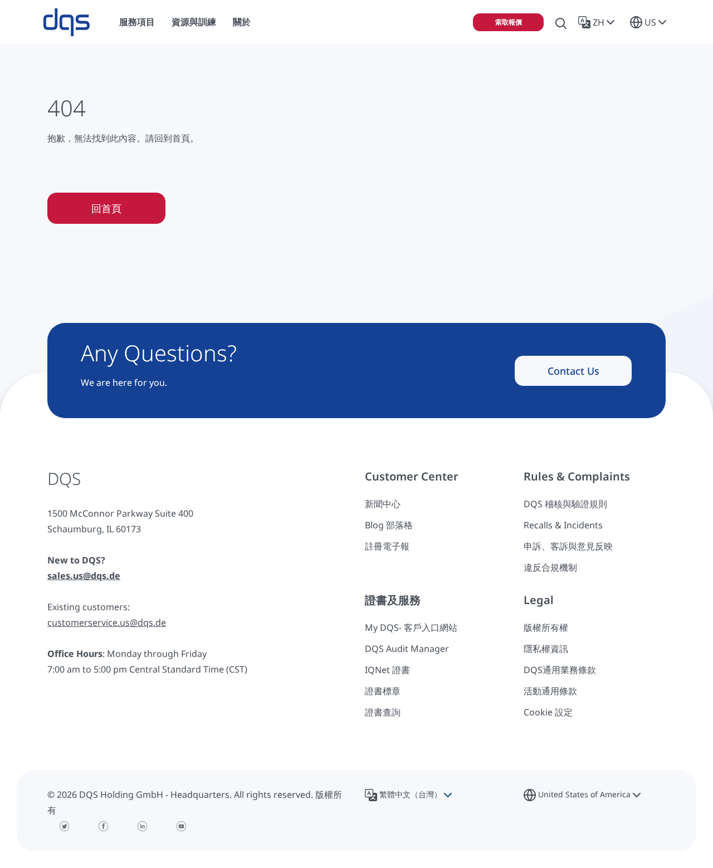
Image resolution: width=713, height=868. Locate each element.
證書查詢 (383, 712)
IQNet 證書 (387, 670)
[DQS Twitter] (64, 826)
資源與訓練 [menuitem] (194, 22)
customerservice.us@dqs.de (106, 622)
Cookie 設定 (548, 712)
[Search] (561, 22)
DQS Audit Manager (407, 649)
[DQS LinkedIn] (142, 826)
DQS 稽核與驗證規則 (565, 504)
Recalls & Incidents (563, 525)
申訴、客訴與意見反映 (568, 546)
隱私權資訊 (546, 649)
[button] (598, 22)
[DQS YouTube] (181, 826)
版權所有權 (546, 627)
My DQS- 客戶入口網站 (411, 627)
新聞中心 (383, 504)
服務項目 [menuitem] (137, 22)
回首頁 (106, 208)
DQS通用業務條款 (560, 670)
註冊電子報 (387, 546)
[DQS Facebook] (103, 826)
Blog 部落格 (389, 525)
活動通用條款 (550, 691)
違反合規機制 (550, 567)
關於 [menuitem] (242, 22)
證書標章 (383, 691)
